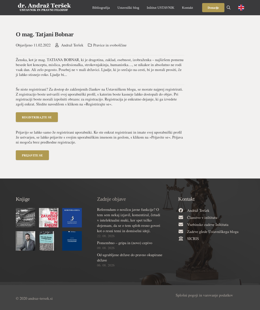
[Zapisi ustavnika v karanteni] (25, 241)
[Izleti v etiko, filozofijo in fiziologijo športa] (48, 241)
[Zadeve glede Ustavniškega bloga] (182, 231)
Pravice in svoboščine (110, 45)
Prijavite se (32, 155)
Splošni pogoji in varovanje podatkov (204, 295)
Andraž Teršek (72, 45)
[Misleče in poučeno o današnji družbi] (72, 241)
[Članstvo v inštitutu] (182, 217)
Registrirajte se (37, 117)
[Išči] (228, 7)
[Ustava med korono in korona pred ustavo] (25, 217)
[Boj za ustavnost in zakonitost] (48, 217)
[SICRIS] (182, 238)
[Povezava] (44, 7)
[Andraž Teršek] (182, 210)
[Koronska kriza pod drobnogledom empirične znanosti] (72, 217)
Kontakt (186, 199)
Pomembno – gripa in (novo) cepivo (124, 242)
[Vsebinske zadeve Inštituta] (182, 224)
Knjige (23, 199)
